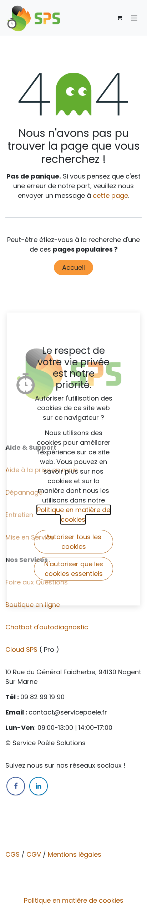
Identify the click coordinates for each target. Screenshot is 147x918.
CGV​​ (33, 854)
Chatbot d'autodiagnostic (47, 627)
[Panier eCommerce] (119, 18)
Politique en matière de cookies (73, 900)
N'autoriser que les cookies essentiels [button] (73, 568)
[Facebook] (15, 786)
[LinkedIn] (38, 786)
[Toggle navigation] (134, 17)
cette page (110, 195)
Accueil (73, 267)
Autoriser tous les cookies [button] (73, 541)
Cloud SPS (22, 649)
